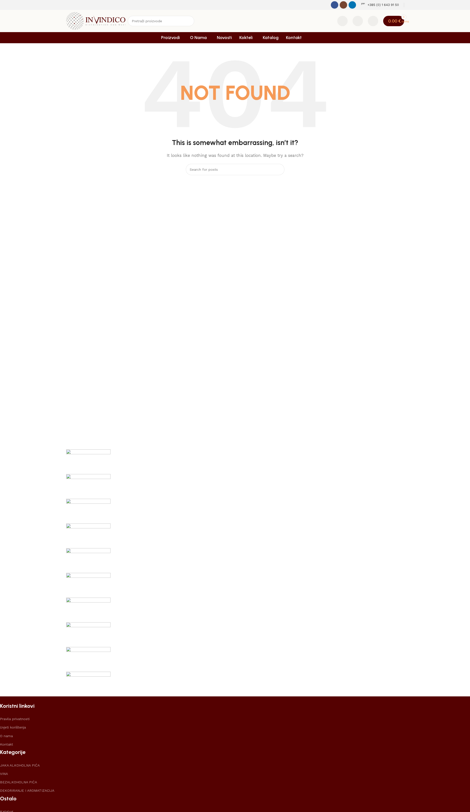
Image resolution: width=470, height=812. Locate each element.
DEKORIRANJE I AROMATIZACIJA (27, 790)
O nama (6, 736)
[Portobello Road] (235, 572)
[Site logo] (95, 21)
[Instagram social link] (343, 5)
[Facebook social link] (334, 5)
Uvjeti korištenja (13, 727)
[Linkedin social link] (352, 5)
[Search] (189, 21)
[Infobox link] (380, 5)
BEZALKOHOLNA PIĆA (18, 782)
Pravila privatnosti (15, 719)
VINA (4, 774)
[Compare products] (342, 21)
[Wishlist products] (357, 21)
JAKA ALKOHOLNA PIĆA (20, 765)
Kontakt (6, 744)
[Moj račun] (373, 21)
